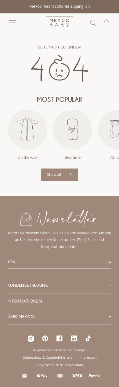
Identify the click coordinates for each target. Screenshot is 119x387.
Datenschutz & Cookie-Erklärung (47, 358)
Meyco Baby (74, 365)
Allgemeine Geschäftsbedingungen (59, 350)
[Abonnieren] (108, 262)
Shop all (54, 174)
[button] (12, 23)
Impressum (88, 358)
